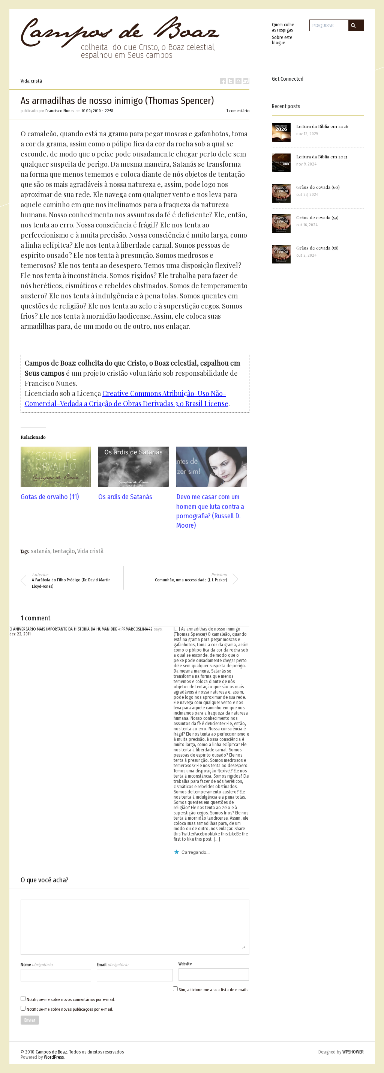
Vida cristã (31, 81)
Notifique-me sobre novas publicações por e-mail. (70, 1009)
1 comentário (237, 110)
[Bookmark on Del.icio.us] (239, 81)
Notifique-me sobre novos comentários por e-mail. (71, 999)
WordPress (54, 1057)
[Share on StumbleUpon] (246, 81)
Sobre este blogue (282, 40)
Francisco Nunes (59, 110)
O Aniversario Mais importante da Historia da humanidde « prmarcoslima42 (81, 629)
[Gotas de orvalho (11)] (56, 467)
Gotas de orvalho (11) (50, 497)
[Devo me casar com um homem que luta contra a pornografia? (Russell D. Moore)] (211, 467)
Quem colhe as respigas (283, 27)
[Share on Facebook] (223, 81)
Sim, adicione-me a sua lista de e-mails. (213, 989)
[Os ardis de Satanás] (133, 467)
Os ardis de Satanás (125, 497)
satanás (40, 551)
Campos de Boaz (51, 1052)
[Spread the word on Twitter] (231, 81)
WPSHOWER (353, 1052)
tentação (63, 551)
